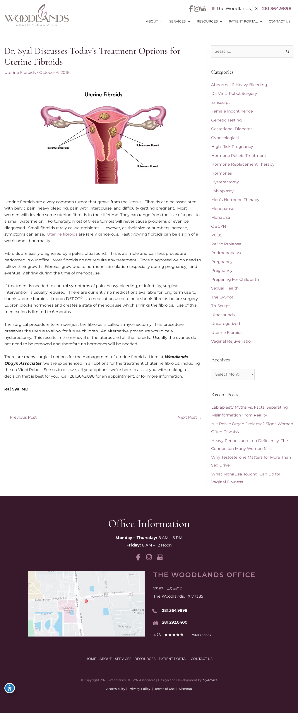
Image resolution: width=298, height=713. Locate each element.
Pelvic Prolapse (226, 244)
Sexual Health (225, 288)
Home (91, 659)
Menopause (222, 208)
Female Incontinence (232, 111)
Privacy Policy (139, 689)
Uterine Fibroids (20, 72)
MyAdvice (210, 680)
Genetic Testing (226, 120)
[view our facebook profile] (191, 9)
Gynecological (225, 137)
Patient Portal (173, 659)
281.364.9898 (276, 8)
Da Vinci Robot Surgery (234, 93)
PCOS (216, 235)
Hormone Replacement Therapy (242, 164)
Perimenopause (227, 252)
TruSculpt (220, 306)
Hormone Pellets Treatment (238, 155)
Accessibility (115, 689)
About (105, 659)
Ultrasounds (223, 314)
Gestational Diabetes (231, 129)
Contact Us (201, 659)
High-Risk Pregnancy (232, 146)
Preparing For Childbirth (235, 279)
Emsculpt (220, 102)
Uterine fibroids (62, 234)
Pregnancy (222, 261)
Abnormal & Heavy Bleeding (239, 84)
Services (123, 659)
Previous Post (21, 417)
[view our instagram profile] (197, 9)
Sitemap (185, 689)
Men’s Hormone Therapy (235, 199)
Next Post (190, 417)
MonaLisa (220, 217)
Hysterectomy (225, 182)
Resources (145, 659)
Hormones (221, 173)
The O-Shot (222, 297)
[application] (160, 21)
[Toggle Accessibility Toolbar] (9, 688)
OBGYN (218, 226)
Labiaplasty (222, 191)
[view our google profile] (203, 9)
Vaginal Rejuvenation (232, 341)
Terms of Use (164, 689)
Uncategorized (225, 323)
